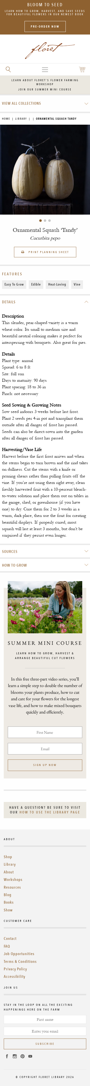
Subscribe (45, 1044)
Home (6, 119)
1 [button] (40, 220)
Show (8, 910)
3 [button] (49, 220)
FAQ (7, 946)
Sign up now (45, 765)
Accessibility (14, 976)
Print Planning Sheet (48, 252)
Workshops (13, 879)
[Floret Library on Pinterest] (22, 1057)
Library (21, 119)
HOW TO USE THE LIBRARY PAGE (50, 812)
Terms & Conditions (20, 961)
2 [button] (45, 220)
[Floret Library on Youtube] (30, 1057)
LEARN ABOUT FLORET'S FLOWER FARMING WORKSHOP (45, 82)
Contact (10, 938)
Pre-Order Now (45, 26)
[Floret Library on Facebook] (7, 1057)
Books (9, 902)
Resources (12, 887)
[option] (45, 170)
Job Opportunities (19, 954)
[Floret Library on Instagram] (15, 1057)
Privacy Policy (15, 969)
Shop (8, 857)
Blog (8, 895)
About (9, 872)
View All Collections (21, 103)
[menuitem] (45, 103)
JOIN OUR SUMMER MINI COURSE (45, 89)
